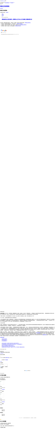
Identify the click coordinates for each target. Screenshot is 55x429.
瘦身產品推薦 (2, 337)
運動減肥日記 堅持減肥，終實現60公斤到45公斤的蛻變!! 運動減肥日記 (17, 19)
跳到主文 (1, 8)
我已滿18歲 (2, 427)
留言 (8, 357)
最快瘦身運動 (38, 332)
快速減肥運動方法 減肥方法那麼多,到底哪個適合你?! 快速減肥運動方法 (12, 344)
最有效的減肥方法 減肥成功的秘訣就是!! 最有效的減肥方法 (10, 343)
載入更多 (2, 362)
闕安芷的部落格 (4, 6)
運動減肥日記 (45, 334)
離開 (4, 427)
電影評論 (6, 359)
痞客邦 (7, 357)
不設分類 (7, 12)
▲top (1, 361)
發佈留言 (2, 367)
